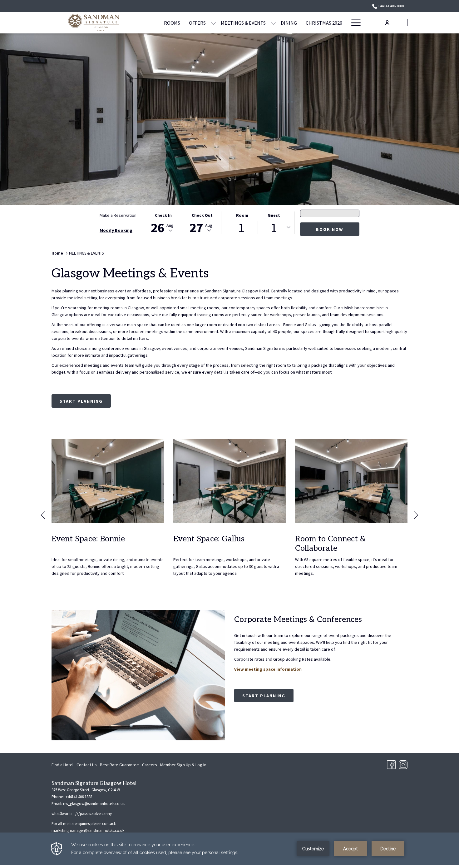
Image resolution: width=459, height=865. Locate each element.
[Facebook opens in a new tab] (391, 763)
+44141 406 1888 (390, 5)
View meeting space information (268, 669)
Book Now (329, 229)
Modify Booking (116, 230)
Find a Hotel (62, 766)
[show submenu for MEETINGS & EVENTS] (273, 22)
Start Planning (81, 401)
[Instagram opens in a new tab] (403, 763)
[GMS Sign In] (387, 22)
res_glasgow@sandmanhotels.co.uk (94, 803)
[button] (163, 222)
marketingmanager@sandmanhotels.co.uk (88, 830)
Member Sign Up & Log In (183, 766)
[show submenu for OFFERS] (213, 22)
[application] (229, 849)
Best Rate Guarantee (119, 765)
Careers (149, 766)
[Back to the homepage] (94, 22)
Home (57, 253)
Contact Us (86, 765)
